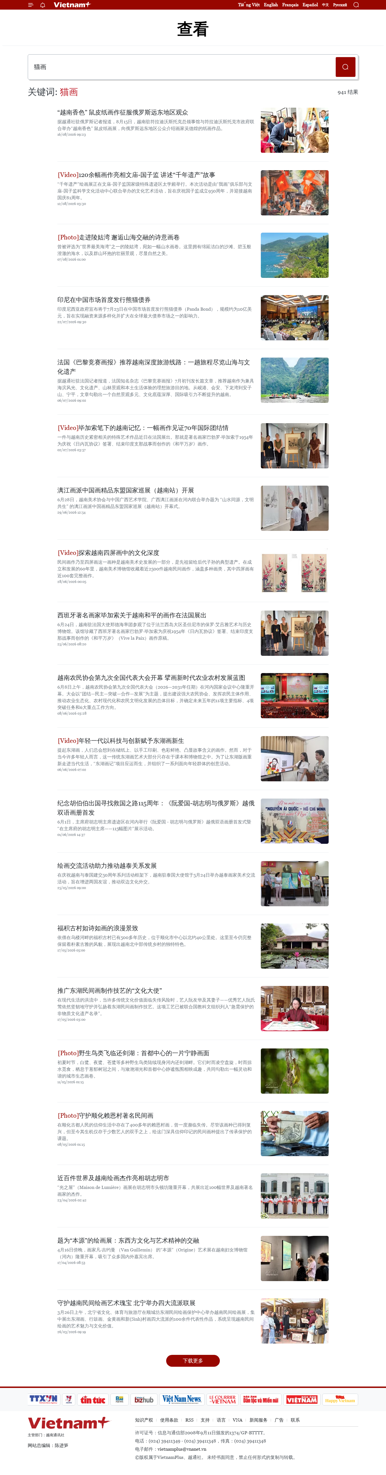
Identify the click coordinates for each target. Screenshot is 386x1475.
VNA (237, 1420)
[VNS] (182, 1399)
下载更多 (193, 1361)
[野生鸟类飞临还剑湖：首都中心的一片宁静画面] (295, 1071)
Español (310, 4)
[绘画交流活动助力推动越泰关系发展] (295, 883)
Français (290, 4)
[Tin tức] (93, 1399)
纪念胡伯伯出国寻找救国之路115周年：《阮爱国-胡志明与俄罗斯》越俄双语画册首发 (156, 808)
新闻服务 (259, 1420)
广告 (279, 1420)
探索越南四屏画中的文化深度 (119, 552)
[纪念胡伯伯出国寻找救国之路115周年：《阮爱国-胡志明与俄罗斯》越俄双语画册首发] (295, 821)
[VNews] (68, 1399)
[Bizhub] (143, 1399)
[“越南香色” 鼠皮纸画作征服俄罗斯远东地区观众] (295, 130)
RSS (189, 1420)
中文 (325, 5)
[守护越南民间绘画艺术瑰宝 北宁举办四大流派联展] (295, 1321)
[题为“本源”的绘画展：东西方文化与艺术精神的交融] (295, 1258)
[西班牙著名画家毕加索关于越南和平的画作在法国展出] (295, 633)
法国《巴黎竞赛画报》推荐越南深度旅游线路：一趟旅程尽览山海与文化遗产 (153, 367)
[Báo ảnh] (301, 1399)
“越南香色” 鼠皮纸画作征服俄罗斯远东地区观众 (122, 112)
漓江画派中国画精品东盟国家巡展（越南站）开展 (125, 490)
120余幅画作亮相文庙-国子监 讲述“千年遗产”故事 (147, 174)
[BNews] (119, 1399)
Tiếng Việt (249, 4)
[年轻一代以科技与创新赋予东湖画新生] (295, 758)
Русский (340, 5)
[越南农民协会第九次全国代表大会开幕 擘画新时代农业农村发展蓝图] (295, 695)
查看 (193, 29)
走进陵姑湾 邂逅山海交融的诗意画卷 (129, 237)
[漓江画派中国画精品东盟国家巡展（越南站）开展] (295, 508)
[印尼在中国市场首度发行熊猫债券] (295, 317)
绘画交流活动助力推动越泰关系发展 (107, 865)
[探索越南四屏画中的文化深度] (295, 570)
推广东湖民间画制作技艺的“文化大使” (109, 990)
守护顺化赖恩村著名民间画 (116, 1115)
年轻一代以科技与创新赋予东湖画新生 (131, 740)
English (271, 4)
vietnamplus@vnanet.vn (182, 1449)
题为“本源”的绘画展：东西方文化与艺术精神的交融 (128, 1240)
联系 (295, 1420)
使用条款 (169, 1420)
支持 (205, 1420)
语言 (221, 1420)
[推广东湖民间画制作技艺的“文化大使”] (295, 1008)
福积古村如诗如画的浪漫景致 (97, 928)
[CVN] (222, 1399)
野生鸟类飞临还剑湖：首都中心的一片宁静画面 (144, 1053)
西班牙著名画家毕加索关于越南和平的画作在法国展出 (132, 615)
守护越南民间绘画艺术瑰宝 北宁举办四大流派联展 (126, 1303)
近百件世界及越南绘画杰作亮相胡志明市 (113, 1178)
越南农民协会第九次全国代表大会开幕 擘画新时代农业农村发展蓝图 (151, 677)
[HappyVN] (340, 1399)
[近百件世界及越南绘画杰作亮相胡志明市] (295, 1196)
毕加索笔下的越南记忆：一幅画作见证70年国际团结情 (154, 427)
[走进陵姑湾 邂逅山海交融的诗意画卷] (295, 255)
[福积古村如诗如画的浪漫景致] (295, 946)
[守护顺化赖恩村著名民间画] (295, 1133)
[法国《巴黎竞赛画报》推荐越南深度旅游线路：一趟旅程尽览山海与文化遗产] (295, 380)
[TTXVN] (43, 1399)
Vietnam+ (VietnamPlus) (72, 5)
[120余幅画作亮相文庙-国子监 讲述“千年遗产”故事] (295, 192)
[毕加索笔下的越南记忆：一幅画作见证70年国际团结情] (295, 445)
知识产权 (144, 1420)
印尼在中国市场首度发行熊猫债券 (104, 299)
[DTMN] (260, 1399)
